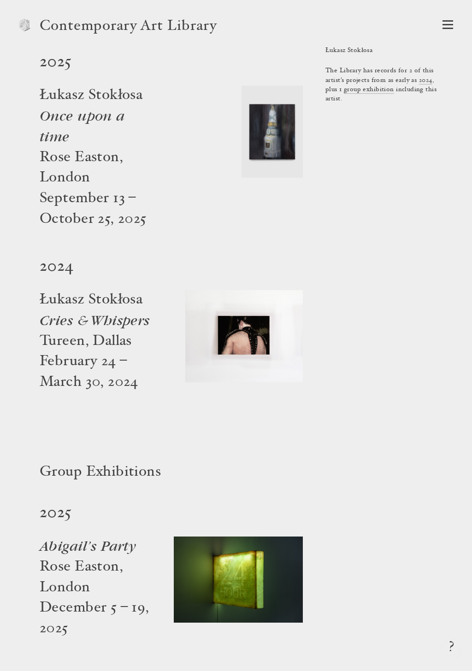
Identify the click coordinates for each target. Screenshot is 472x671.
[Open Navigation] (448, 25)
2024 (426, 80)
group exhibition (369, 90)
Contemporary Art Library (128, 26)
